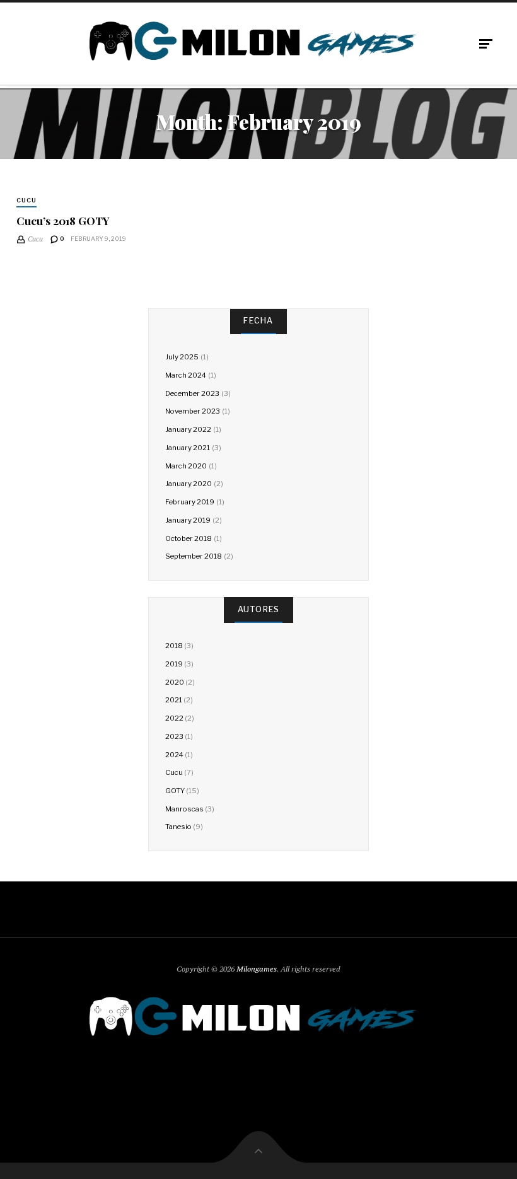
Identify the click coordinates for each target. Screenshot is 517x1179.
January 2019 (188, 520)
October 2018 (188, 538)
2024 (174, 754)
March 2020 (186, 466)
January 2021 (187, 447)
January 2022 (188, 429)
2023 (174, 736)
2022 (174, 718)
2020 (174, 682)
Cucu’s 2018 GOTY (63, 220)
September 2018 (193, 556)
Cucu (26, 200)
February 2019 (189, 501)
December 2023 (192, 393)
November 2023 (192, 411)
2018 (174, 645)
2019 (174, 663)
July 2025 (182, 356)
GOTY (175, 790)
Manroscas (184, 808)
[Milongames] (258, 41)
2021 (173, 699)
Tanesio (178, 826)
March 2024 (185, 375)
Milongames (256, 968)
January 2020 (188, 483)
